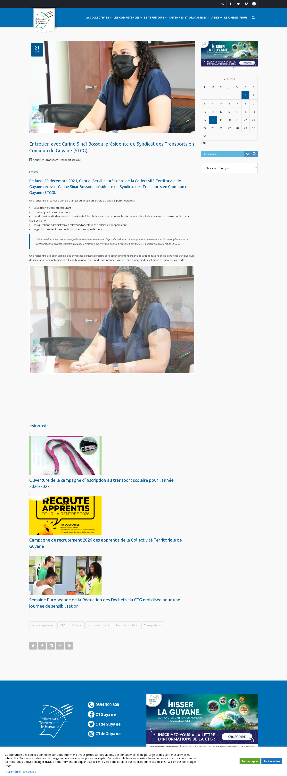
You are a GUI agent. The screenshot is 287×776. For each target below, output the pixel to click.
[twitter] (238, 4)
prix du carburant (98, 625)
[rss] (222, 4)
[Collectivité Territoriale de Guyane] (44, 20)
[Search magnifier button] (254, 154)
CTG (62, 625)
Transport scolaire (70, 160)
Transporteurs (152, 625)
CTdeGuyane (107, 724)
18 (212, 120)
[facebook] (230, 4)
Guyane (77, 625)
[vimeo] (246, 4)
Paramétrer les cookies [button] (21, 771)
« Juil (203, 142)
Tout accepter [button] (250, 761)
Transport (52, 160)
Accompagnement (42, 625)
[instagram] (254, 4)
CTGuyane (105, 714)
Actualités (38, 160)
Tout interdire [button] (272, 761)
